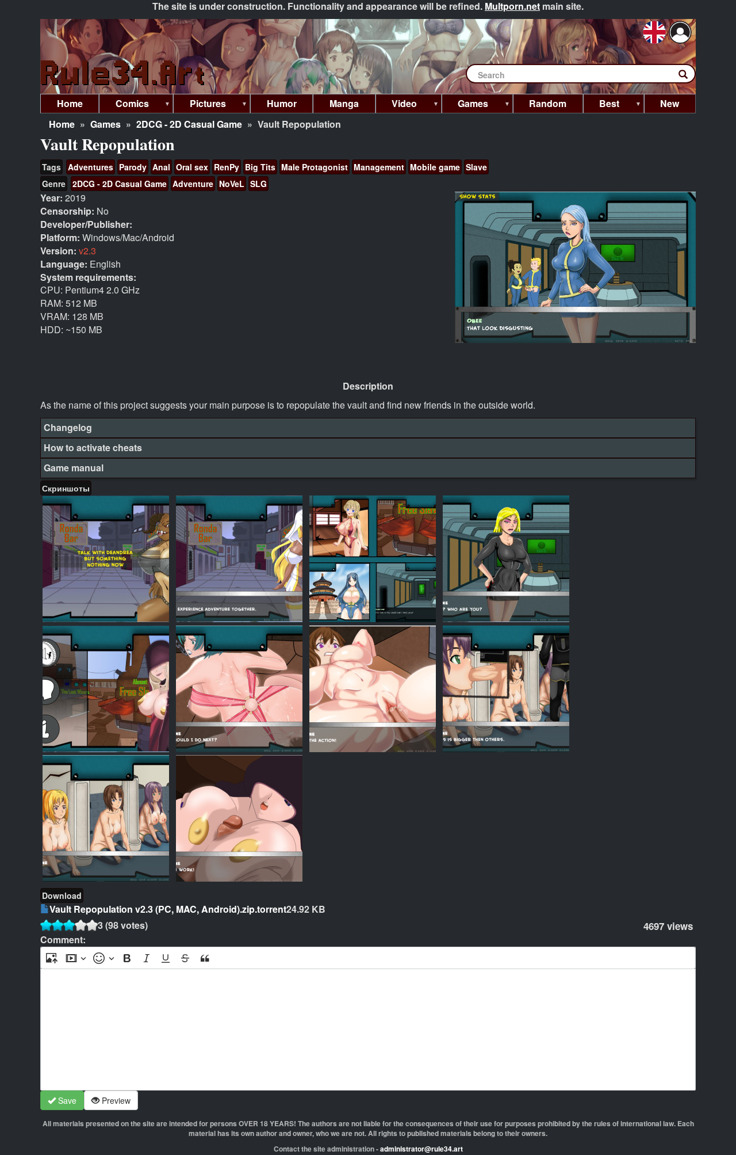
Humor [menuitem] (282, 103)
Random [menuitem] (547, 103)
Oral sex (192, 167)
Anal (161, 167)
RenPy (226, 167)
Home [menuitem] (70, 103)
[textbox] (368, 1029)
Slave (476, 167)
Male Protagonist (314, 167)
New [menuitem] (669, 103)
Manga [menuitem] (344, 103)
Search (689, 76)
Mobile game (435, 167)
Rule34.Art (123, 73)
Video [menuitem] (396, 105)
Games (105, 124)
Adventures (90, 167)
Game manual (73, 467)
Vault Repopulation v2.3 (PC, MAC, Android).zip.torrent (167, 909)
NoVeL (231, 183)
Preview (115, 1100)
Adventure (192, 183)
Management (379, 167)
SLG (258, 183)
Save (66, 1100)
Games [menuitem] (465, 105)
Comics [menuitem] (124, 105)
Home (62, 124)
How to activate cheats (93, 447)
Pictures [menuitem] (199, 105)
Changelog (68, 427)
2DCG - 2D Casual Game (189, 124)
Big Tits (260, 167)
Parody (133, 167)
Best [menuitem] (601, 105)
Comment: (63, 939)
